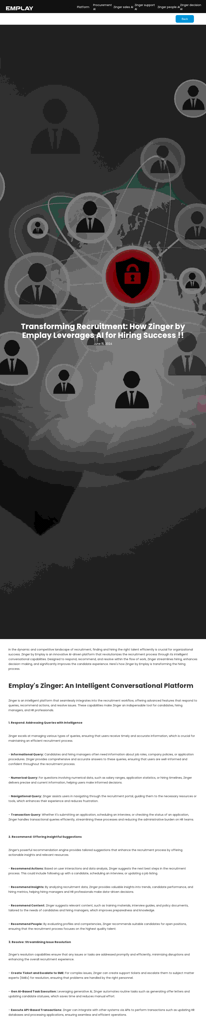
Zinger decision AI (190, 7)
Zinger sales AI (123, 7)
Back (185, 18)
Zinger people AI (169, 7)
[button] (73, 7)
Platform (83, 7)
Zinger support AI (145, 7)
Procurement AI (102, 7)
